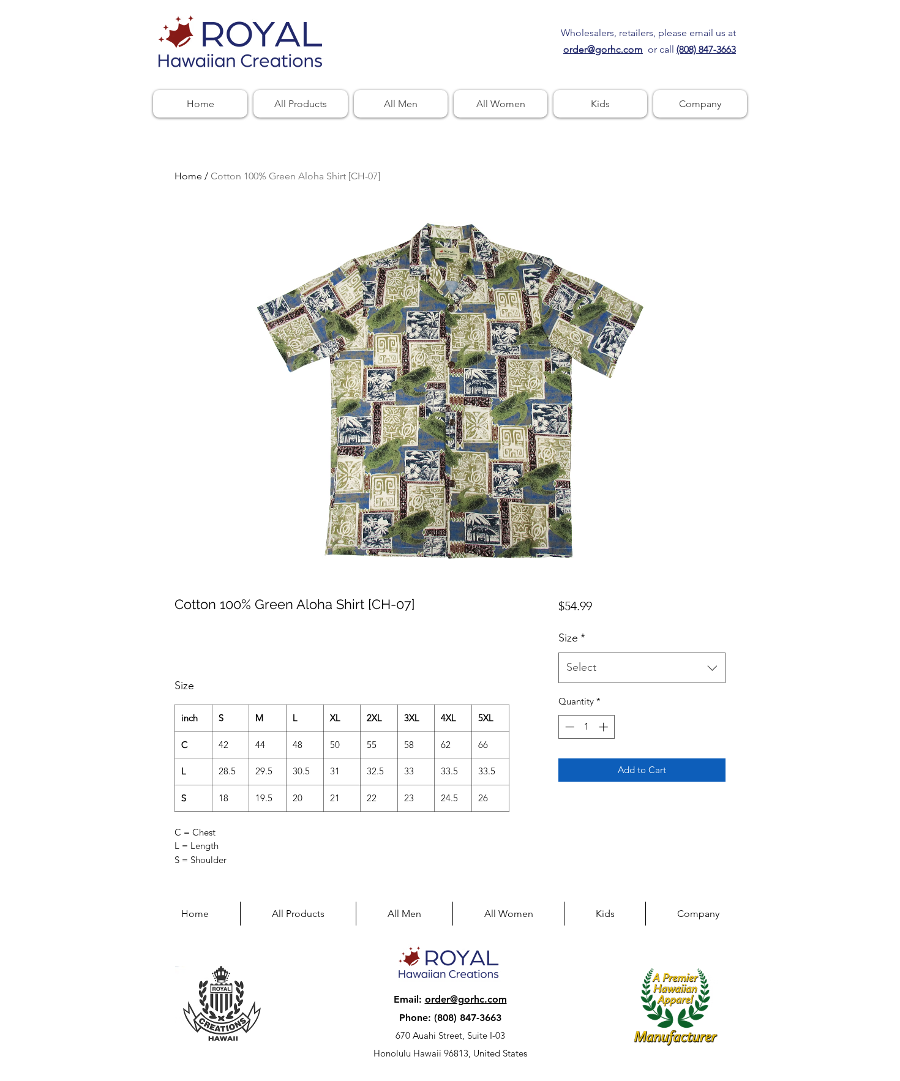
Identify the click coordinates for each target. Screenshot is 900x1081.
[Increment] (604, 727)
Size (571, 638)
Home (188, 176)
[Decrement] (568, 727)
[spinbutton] (586, 727)
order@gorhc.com (466, 999)
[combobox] (642, 668)
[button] (700, 104)
